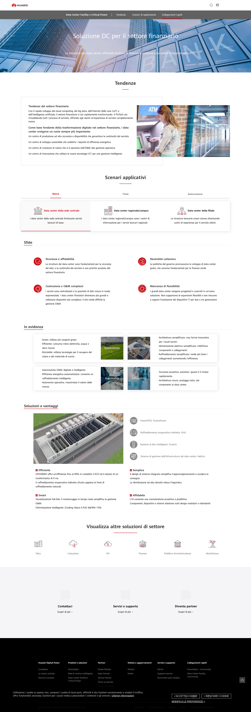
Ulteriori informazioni (123, 695)
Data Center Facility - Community (197, 675)
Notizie (131, 669)
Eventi (130, 673)
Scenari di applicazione (144, 14)
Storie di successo (46, 678)
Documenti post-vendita (168, 678)
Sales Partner (104, 673)
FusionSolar (73, 669)
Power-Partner (104, 669)
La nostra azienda (46, 673)
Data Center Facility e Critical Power (86, 14)
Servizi (160, 669)
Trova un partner (105, 682)
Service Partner (104, 678)
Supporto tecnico (165, 673)
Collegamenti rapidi (172, 14)
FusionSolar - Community (199, 669)
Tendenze (121, 14)
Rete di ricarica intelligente (80, 673)
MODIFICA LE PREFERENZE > (188, 701)
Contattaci (43, 669)
